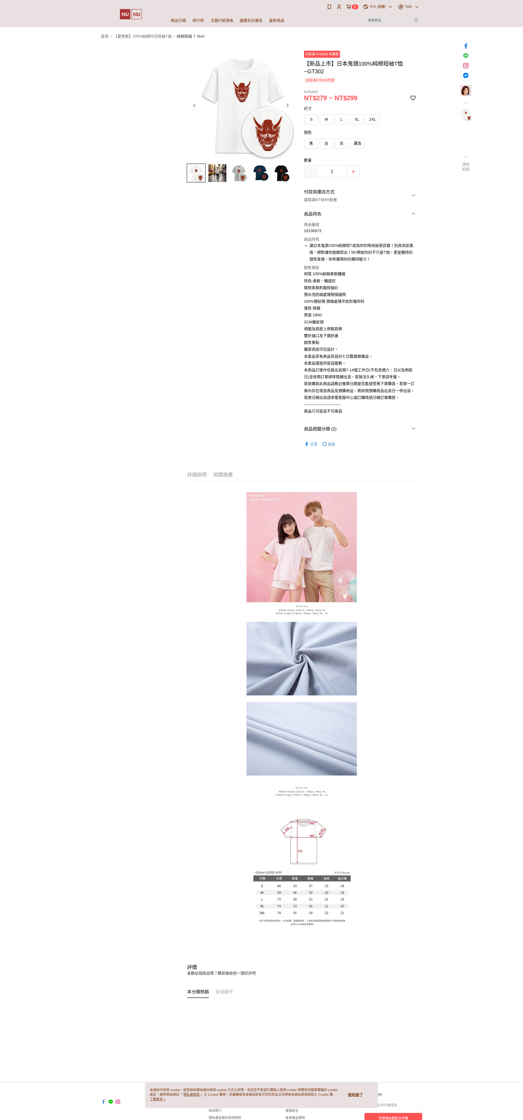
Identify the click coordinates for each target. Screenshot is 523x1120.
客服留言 (292, 1111)
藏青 (357, 143)
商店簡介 (215, 1111)
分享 (314, 444)
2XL (372, 119)
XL (357, 119)
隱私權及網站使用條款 (225, 1118)
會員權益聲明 (295, 1118)
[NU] (131, 14)
